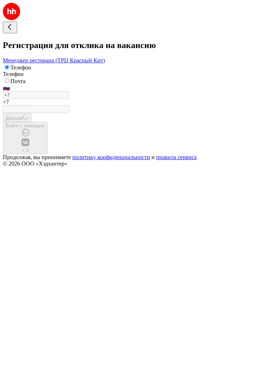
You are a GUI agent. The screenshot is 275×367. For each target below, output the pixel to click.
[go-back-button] (10, 27)
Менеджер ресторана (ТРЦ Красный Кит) (54, 60)
